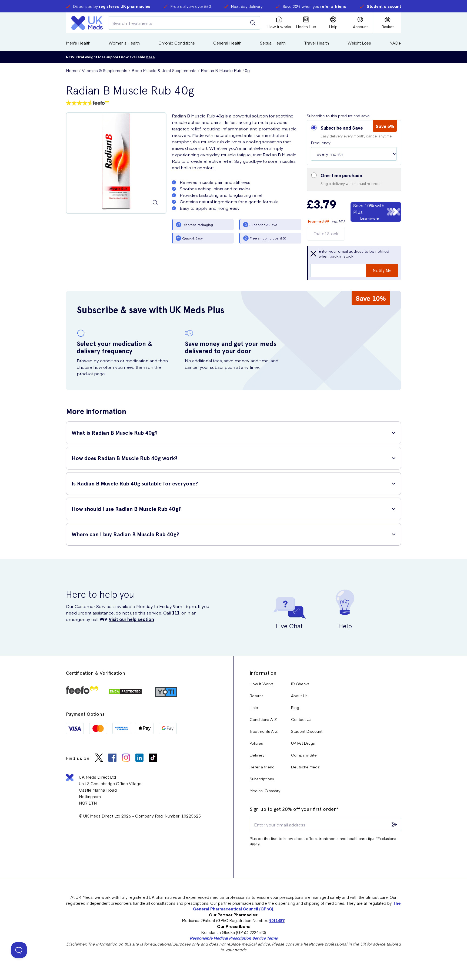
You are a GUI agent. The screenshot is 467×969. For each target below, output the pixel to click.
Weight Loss (359, 43)
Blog (295, 707)
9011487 (276, 920)
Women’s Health (124, 43)
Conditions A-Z (263, 719)
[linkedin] (139, 758)
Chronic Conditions (176, 43)
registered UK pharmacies (124, 6)
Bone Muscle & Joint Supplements (164, 70)
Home (72, 70)
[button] (354, 142)
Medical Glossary (265, 790)
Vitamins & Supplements (104, 70)
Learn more (369, 218)
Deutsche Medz (305, 767)
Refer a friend (262, 767)
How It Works (261, 684)
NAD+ (395, 43)
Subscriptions (262, 779)
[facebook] (112, 758)
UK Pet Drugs (303, 743)
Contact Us (301, 719)
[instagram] (126, 758)
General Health (227, 43)
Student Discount (306, 731)
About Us (299, 695)
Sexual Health (273, 43)
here (150, 57)
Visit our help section (131, 619)
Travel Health (316, 43)
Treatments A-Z (264, 731)
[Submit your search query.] (253, 23)
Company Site (304, 755)
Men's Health (78, 43)
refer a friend (333, 6)
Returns (256, 695)
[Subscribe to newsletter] (394, 824)
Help (254, 707)
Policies (256, 743)
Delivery (257, 755)
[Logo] (87, 23)
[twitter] (99, 758)
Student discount (384, 6)
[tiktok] (153, 758)
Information (263, 673)
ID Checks (300, 684)
